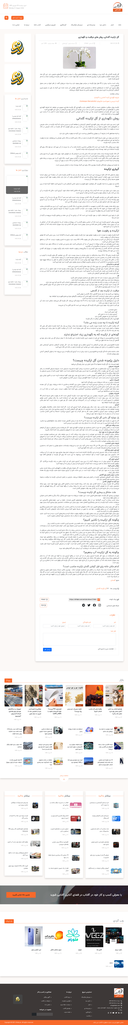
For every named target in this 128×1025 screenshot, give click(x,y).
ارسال (34, 1014)
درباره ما (26, 25)
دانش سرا (103, 25)
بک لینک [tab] (9, 921)
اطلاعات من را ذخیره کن (106, 649)
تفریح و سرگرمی (50, 25)
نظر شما (113, 631)
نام (115, 622)
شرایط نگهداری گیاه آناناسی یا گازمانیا (106, 98)
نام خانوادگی (87, 622)
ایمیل (64, 622)
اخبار (112, 25)
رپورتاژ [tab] (8, 680)
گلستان (113, 580)
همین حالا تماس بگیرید (21, 895)
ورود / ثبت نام (17, 18)
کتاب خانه (37, 25)
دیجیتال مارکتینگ (77, 25)
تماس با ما (16, 25)
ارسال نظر (47, 650)
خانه (119, 25)
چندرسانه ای (91, 25)
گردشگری (63, 25)
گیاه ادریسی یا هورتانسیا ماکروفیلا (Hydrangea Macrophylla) (99, 101)
